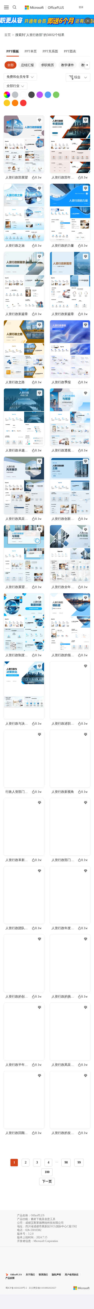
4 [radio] (48, 1162)
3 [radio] (37, 1162)
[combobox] (78, 77)
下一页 (47, 1181)
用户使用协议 (71, 1274)
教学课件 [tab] (67, 65)
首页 (7, 35)
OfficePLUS (16, 1274)
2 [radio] (25, 1162)
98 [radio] (66, 1162)
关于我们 (30, 1274)
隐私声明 (56, 1274)
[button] (87, 65)
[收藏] (26, 165)
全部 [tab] (10, 65)
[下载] (37, 165)
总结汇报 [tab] (27, 65)
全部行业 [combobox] (13, 86)
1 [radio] (14, 1162)
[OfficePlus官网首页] (44, 7)
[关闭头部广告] (87, 20)
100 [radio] (47, 1172)
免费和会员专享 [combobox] (18, 76)
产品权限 (10, 1278)
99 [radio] (79, 1162)
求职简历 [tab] (47, 65)
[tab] (13, 51)
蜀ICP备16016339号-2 (16, 1288)
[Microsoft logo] (82, 1288)
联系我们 (43, 1274)
